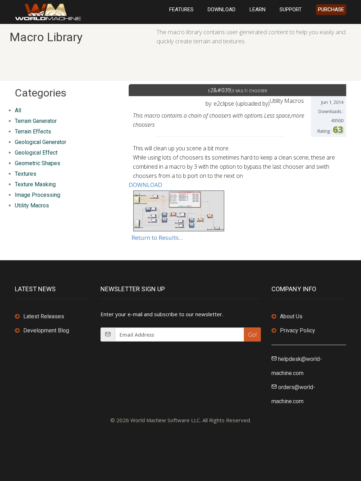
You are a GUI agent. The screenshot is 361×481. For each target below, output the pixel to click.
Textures (25, 173)
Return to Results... (157, 237)
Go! (252, 334)
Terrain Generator (36, 121)
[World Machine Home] (48, 11)
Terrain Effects (33, 131)
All (18, 110)
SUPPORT (291, 9)
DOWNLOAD (221, 9)
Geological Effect (36, 152)
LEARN (257, 9)
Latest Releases (43, 316)
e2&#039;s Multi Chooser (237, 90)
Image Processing (37, 195)
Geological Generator (40, 142)
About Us (291, 316)
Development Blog (46, 330)
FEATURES (181, 9)
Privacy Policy (297, 330)
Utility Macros (32, 205)
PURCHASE (331, 9)
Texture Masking (35, 184)
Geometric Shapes (37, 163)
